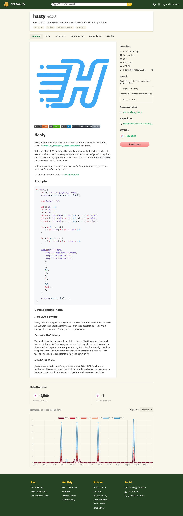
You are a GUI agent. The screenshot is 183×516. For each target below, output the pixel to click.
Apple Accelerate (71, 145)
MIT (125, 59)
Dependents (95, 36)
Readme (36, 36)
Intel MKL (57, 145)
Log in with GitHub (170, 4)
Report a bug (68, 499)
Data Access (99, 503)
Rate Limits (98, 507)
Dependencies (77, 36)
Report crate (134, 144)
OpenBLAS (47, 145)
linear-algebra (65, 27)
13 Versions (60, 36)
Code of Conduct (101, 499)
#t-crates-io (132, 491)
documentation (71, 174)
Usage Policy (99, 487)
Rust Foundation (39, 491)
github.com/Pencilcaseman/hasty (138, 124)
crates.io (18, 4)
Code (47, 36)
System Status (69, 495)
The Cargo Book (69, 487)
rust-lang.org (37, 487)
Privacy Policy (100, 495)
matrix (81, 27)
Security (110, 36)
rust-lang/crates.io (135, 487)
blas (50, 27)
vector (38, 27)
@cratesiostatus (134, 495)
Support (66, 491)
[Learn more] (152, 70)
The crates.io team (40, 495)
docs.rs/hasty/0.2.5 (132, 112)
